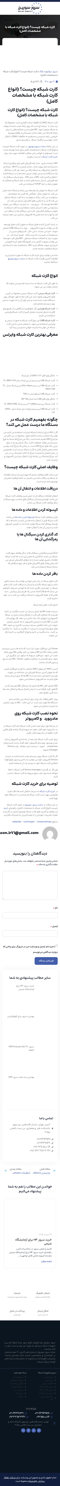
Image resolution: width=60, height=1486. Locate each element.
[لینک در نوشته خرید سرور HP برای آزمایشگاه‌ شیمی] (29, 1209)
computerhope (44, 821)
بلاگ (42, 71)
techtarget (29, 821)
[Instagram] (39, 1430)
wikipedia (16, 821)
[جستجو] (3, 8)
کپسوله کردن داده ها (25, 517)
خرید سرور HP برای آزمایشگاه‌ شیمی (33, 1242)
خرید (5, 808)
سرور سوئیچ (52, 71)
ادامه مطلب (46, 1261)
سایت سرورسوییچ (37, 146)
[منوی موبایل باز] (56, 8)
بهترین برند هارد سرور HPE (21, 1077)
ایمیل (54, 926)
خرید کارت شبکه (50, 156)
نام (55, 908)
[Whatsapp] (34, 1430)
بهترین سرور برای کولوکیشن (20, 1016)
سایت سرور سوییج (34, 804)
